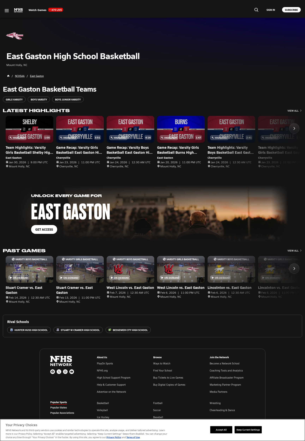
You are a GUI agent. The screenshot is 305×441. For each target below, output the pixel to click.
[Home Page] (8, 76)
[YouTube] (71, 371)
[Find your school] (256, 10)
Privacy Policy (113, 437)
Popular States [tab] (58, 407)
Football (158, 403)
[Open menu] (7, 10)
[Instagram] (65, 371)
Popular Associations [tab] (62, 412)
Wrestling (215, 403)
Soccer (157, 410)
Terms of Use (133, 437)
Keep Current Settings (248, 429)
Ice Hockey (103, 417)
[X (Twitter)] (59, 371)
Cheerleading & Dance (222, 410)
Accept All (221, 429)
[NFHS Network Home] (18, 10)
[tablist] (68, 407)
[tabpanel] (176, 410)
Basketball (103, 403)
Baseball (158, 417)
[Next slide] (294, 128)
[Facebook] (52, 371)
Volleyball (102, 410)
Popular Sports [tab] (58, 402)
